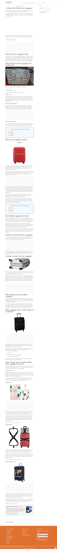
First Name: (39, 533)
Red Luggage (10, 131)
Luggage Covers (14, 503)
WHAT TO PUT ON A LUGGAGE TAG (15, 422)
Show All (13, 39)
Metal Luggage (10, 135)
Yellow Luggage (11, 133)
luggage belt (8, 454)
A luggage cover (8, 493)
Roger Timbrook (19, 506)
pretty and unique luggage (26, 195)
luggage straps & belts (17, 459)
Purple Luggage (11, 132)
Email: (38, 535)
